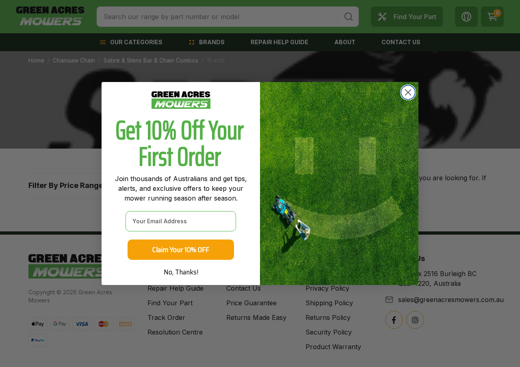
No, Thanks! (181, 272)
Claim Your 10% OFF (180, 249)
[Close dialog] (408, 92)
